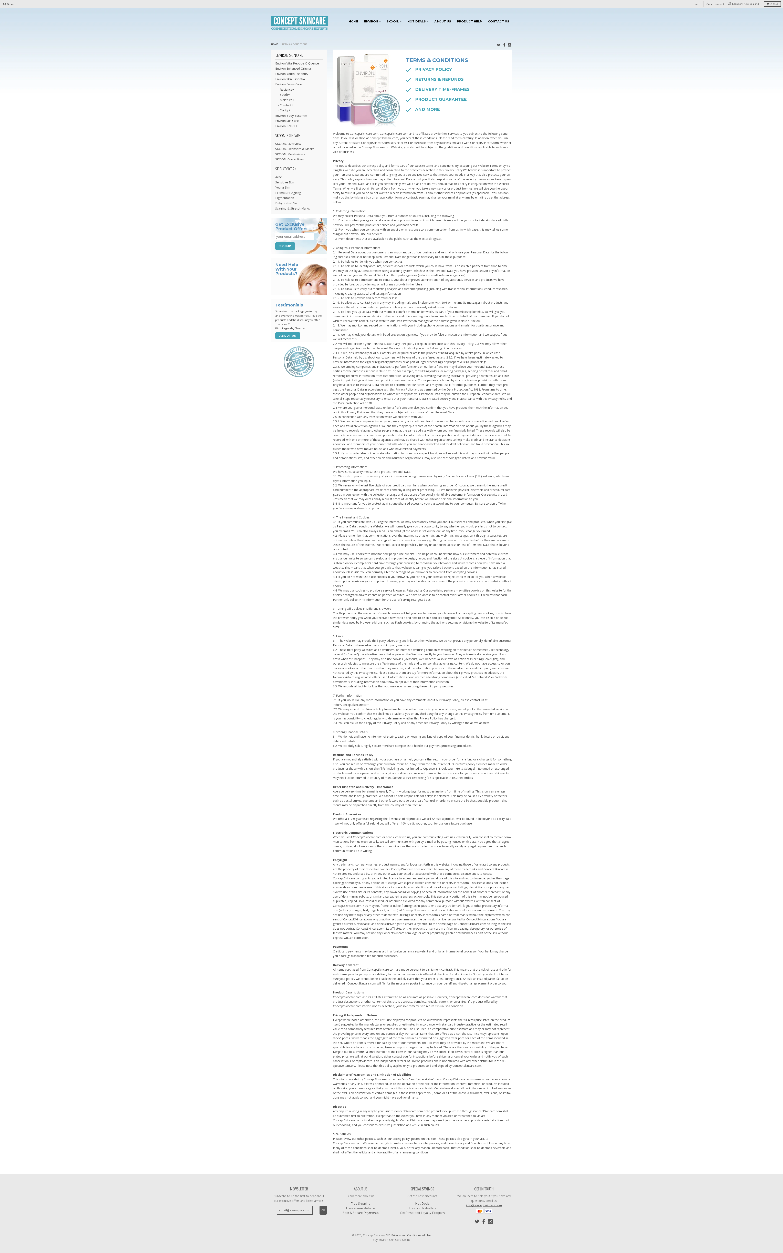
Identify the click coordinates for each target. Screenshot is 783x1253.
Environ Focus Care (288, 84)
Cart (774, 4)
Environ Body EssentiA (291, 115)
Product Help (469, 21)
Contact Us (498, 21)
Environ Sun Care (287, 121)
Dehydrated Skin (286, 203)
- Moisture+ (284, 100)
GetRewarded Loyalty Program (422, 1213)
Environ (371, 21)
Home (353, 21)
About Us (442, 21)
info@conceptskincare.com (484, 1205)
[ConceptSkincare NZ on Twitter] (498, 45)
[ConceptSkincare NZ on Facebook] (504, 45)
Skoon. (393, 21)
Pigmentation (284, 198)
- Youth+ (282, 94)
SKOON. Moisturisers (290, 154)
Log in (697, 4)
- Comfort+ (284, 105)
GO (323, 1210)
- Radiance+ (284, 89)
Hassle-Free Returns (360, 1208)
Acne (278, 177)
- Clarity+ (282, 110)
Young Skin (282, 187)
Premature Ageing (288, 193)
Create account (715, 4)
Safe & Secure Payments (360, 1213)
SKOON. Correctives (289, 159)
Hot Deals (416, 21)
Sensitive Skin (284, 182)
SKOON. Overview (288, 144)
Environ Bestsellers (422, 1208)
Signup (285, 246)
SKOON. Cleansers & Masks (294, 149)
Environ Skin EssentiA (290, 79)
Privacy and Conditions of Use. (411, 1235)
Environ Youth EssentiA (291, 74)
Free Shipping (360, 1203)
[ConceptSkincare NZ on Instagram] (510, 45)
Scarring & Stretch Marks (292, 208)
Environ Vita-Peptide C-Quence (297, 63)
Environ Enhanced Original (293, 68)
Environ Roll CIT (286, 126)
